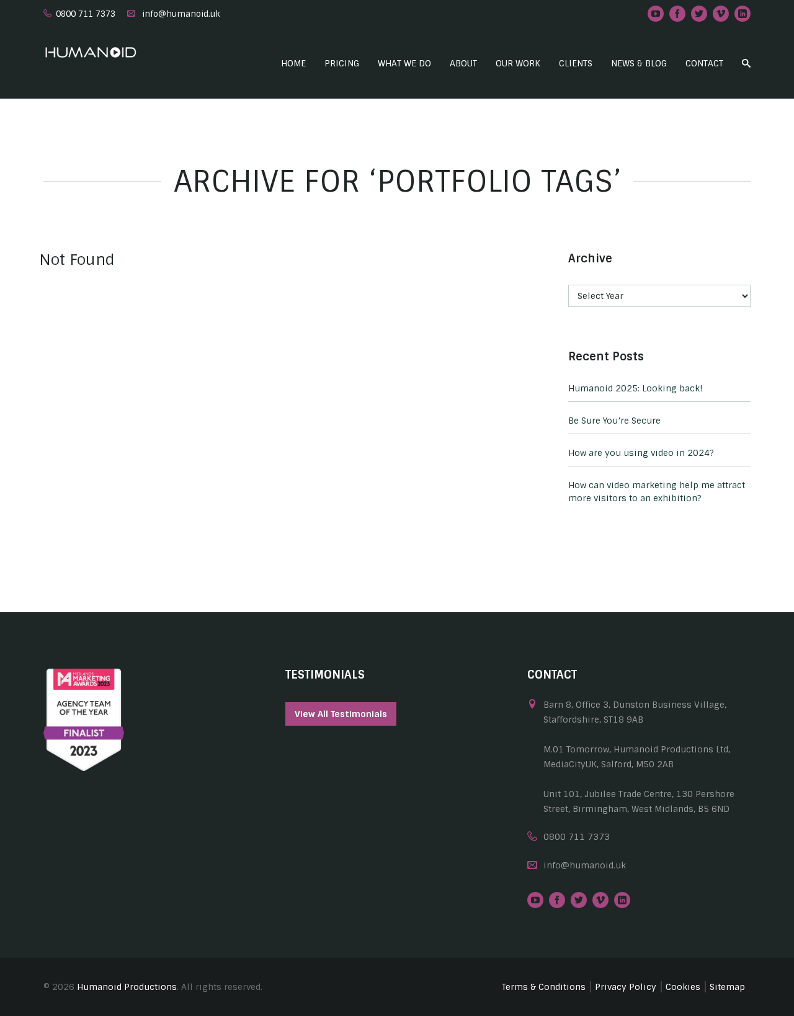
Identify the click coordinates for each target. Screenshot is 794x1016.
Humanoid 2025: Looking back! (635, 388)
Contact (704, 63)
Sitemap (727, 986)
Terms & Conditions (544, 986)
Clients (575, 63)
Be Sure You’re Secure (614, 420)
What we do (404, 63)
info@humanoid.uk (181, 14)
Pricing (341, 63)
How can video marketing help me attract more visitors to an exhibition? (656, 491)
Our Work (518, 63)
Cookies (683, 986)
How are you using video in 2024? (641, 452)
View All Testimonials (341, 714)
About (463, 63)
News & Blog (639, 63)
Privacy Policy (625, 986)
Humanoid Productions (127, 986)
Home (293, 63)
